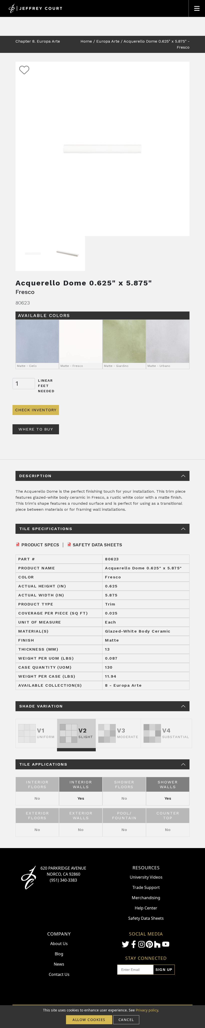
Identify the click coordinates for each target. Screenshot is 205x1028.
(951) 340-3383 (63, 880)
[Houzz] (157, 944)
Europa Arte (108, 41)
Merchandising (146, 897)
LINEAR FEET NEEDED (46, 385)
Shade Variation (41, 706)
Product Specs (40, 544)
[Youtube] (166, 944)
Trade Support (146, 887)
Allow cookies (89, 1019)
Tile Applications (43, 764)
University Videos (146, 877)
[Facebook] (133, 944)
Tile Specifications (45, 528)
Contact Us (59, 974)
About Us (59, 943)
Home (86, 41)
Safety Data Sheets (97, 544)
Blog (59, 954)
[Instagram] (141, 944)
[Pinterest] (149, 944)
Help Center (146, 908)
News (59, 964)
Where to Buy (35, 429)
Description (35, 475)
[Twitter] (125, 944)
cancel (126, 1019)
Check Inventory (35, 409)
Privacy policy (147, 1010)
